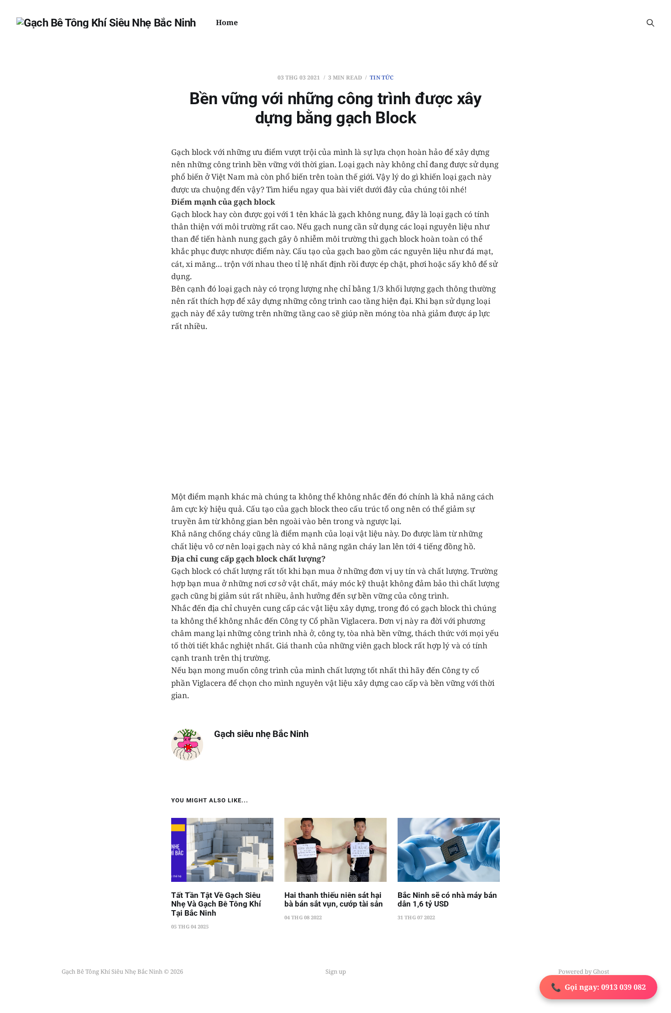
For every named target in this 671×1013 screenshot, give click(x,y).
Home (227, 22)
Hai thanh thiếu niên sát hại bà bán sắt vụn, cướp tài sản (333, 900)
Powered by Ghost (583, 971)
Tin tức (381, 77)
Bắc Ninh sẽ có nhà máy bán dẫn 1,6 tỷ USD (447, 900)
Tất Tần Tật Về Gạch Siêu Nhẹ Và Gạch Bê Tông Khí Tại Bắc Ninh (216, 904)
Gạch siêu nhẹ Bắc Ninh (261, 734)
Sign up (335, 971)
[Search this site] (650, 23)
